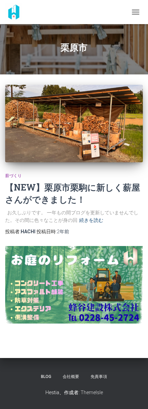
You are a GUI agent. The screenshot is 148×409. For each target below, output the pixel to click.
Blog (46, 376)
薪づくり (13, 175)
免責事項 (99, 376)
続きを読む (91, 220)
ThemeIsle (92, 392)
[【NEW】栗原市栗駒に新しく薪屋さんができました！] (74, 123)
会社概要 (71, 376)
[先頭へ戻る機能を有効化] (134, 395)
